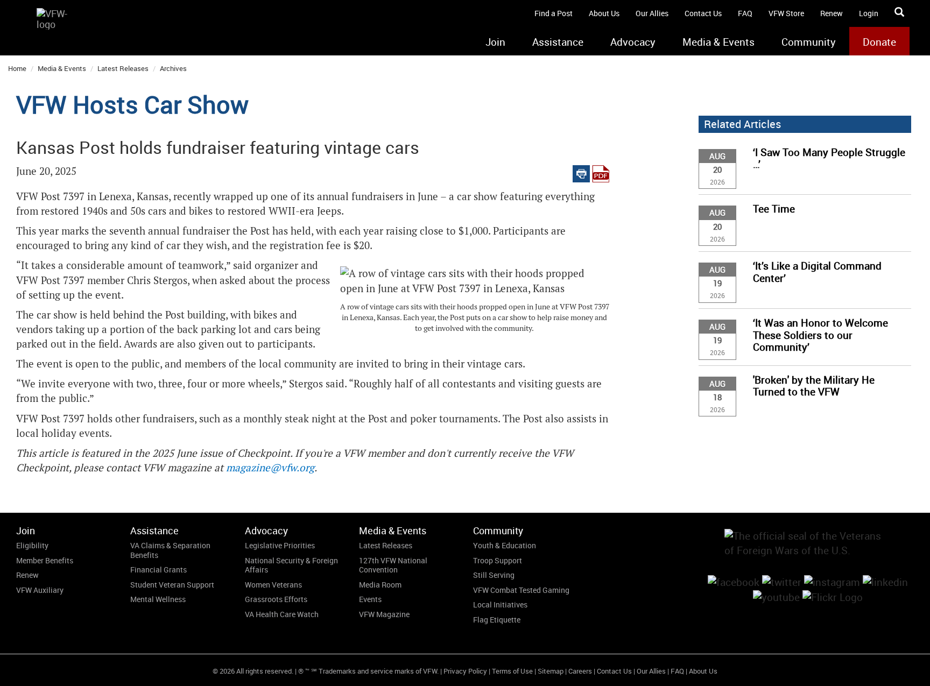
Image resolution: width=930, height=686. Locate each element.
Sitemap (550, 671)
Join (495, 42)
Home (17, 68)
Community (808, 42)
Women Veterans (273, 584)
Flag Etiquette (496, 619)
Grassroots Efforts (276, 599)
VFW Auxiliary (40, 590)
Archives (173, 68)
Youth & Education (504, 545)
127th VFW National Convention (393, 565)
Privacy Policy (465, 671)
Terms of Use (512, 671)
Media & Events (718, 42)
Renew (831, 13)
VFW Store (786, 13)
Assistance (557, 42)
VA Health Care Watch (282, 614)
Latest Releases (123, 68)
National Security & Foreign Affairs (291, 565)
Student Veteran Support (172, 584)
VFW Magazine (384, 614)
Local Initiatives (500, 604)
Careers (580, 671)
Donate (879, 42)
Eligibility (32, 545)
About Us (604, 13)
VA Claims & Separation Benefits (170, 550)
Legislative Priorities (280, 545)
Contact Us (703, 13)
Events (370, 599)
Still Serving (494, 575)
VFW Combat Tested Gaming (521, 590)
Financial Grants (158, 569)
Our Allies (652, 13)
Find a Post (553, 13)
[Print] (581, 171)
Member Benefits (44, 560)
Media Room (380, 584)
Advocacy (633, 42)
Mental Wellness (158, 599)
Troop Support (497, 560)
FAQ (745, 13)
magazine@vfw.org (270, 468)
